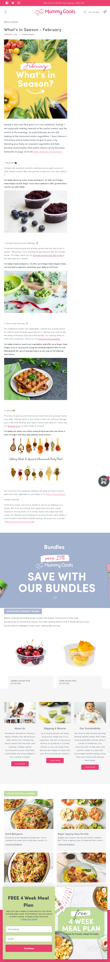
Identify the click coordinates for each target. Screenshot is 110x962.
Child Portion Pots (67, 680)
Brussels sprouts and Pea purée (48, 255)
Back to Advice (11, 21)
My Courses (94, 12)
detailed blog (14, 425)
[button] (5, 12)
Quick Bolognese (14, 834)
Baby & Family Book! (55, 494)
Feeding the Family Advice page (20, 521)
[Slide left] (97, 629)
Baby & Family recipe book (48, 151)
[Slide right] (100, 629)
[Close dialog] (104, 890)
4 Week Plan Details (28, 919)
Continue (29, 948)
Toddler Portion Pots (20, 680)
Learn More (20, 764)
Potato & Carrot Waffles (49, 338)
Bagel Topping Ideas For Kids (73, 834)
